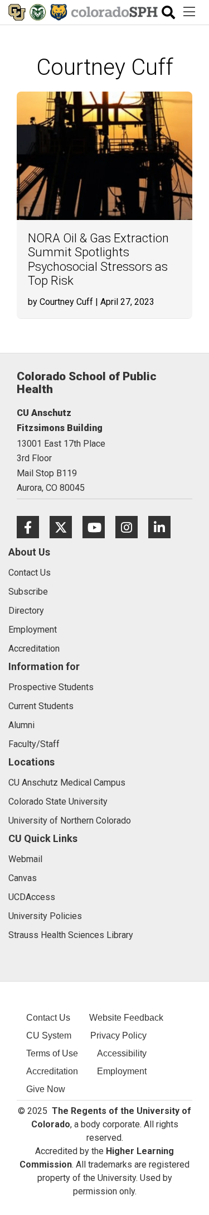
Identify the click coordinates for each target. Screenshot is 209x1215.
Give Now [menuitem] (45, 1089)
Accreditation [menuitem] (52, 1071)
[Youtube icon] (98, 526)
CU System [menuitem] (48, 1035)
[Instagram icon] (131, 526)
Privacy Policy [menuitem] (118, 1035)
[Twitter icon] (66, 526)
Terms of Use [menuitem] (52, 1053)
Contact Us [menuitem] (48, 1017)
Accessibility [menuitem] (122, 1053)
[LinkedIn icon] (163, 526)
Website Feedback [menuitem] (126, 1017)
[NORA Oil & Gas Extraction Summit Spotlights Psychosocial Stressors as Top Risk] (104, 156)
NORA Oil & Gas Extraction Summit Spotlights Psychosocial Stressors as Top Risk (98, 259)
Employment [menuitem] (122, 1071)
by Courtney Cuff (60, 301)
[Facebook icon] (33, 526)
